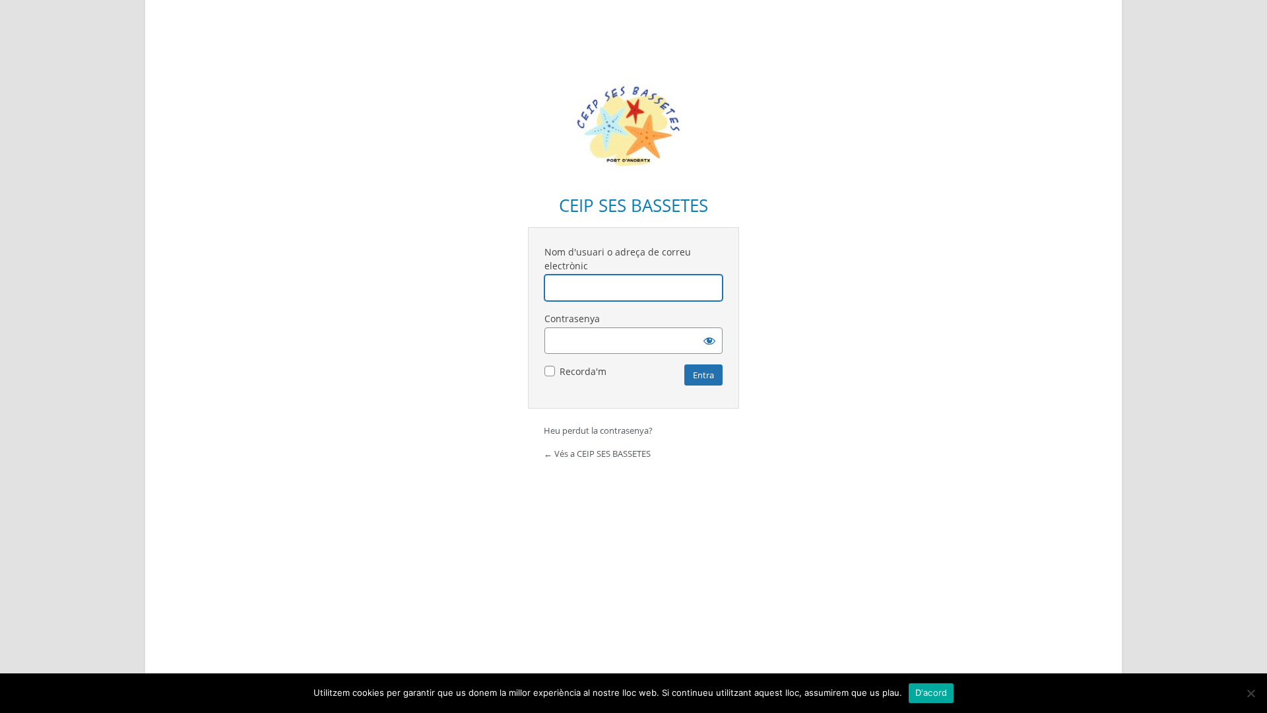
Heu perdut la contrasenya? (598, 430)
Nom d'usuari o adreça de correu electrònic (617, 259)
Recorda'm (583, 371)
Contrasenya (572, 318)
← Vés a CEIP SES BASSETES (597, 453)
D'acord (931, 692)
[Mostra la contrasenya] (709, 340)
